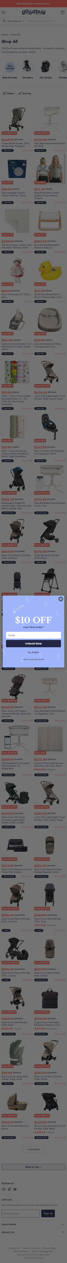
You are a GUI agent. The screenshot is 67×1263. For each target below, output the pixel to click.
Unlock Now (33, 644)
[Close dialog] (60, 599)
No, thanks (33, 652)
